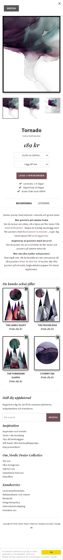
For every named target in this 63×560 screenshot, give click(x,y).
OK (51, 552)
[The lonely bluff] (16, 305)
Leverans (44, 203)
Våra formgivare (11, 465)
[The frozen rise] (47, 305)
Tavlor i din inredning (13, 435)
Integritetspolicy (11, 502)
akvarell (47, 240)
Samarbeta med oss (13, 472)
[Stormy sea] (47, 353)
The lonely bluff (16, 325)
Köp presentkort (11, 447)
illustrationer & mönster (35, 231)
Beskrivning (24, 203)
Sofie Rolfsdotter (31, 136)
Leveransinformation (13, 490)
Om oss (7, 461)
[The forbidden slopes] (16, 353)
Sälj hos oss (9, 468)
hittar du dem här (28, 261)
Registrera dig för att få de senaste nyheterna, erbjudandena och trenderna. (27, 406)
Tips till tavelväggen (13, 439)
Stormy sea (47, 373)
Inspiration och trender (15, 431)
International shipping (14, 506)
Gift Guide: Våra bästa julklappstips (21, 443)
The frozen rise (47, 325)
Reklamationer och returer (16, 494)
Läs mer (53, 556)
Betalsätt (7, 498)
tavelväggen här (39, 235)
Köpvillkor (8, 476)
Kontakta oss (9, 510)
